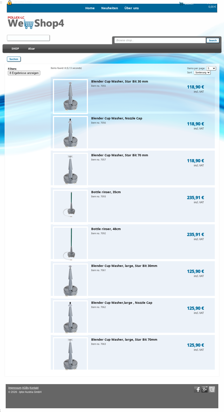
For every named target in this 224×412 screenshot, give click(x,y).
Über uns (131, 8)
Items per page (196, 68)
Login (28, 2)
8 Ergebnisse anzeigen (24, 73)
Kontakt (34, 387)
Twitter (212, 389)
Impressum (14, 387)
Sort (189, 72)
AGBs (25, 387)
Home (90, 8)
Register (19, 2)
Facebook (197, 389)
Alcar (31, 48)
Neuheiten (109, 8)
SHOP (15, 48)
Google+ (204, 389)
